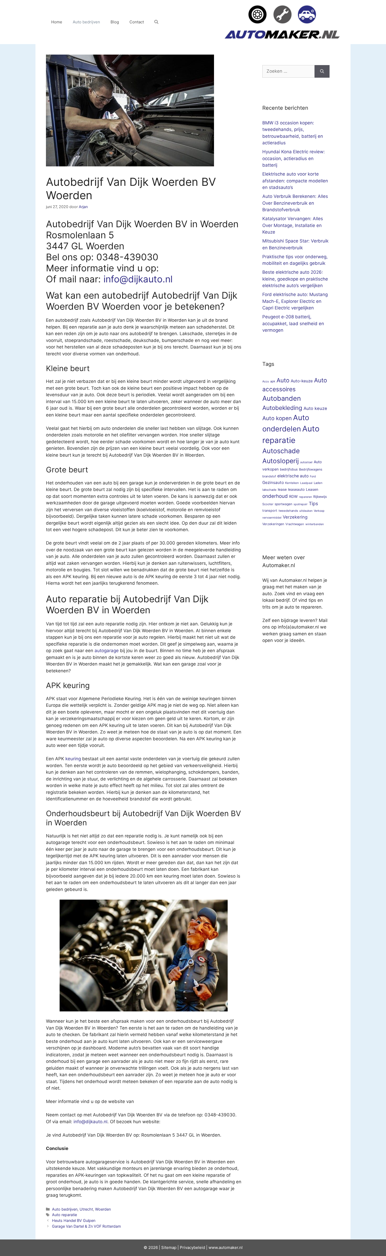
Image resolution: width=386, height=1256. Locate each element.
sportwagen (283, 504)
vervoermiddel (271, 517)
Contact (136, 21)
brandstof (269, 476)
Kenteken (292, 483)
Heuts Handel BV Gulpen (73, 1220)
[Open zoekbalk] (156, 22)
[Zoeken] (322, 71)
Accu (265, 381)
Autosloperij (280, 461)
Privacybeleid (192, 1247)
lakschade (269, 490)
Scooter (267, 504)
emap (171, 1247)
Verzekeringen (273, 524)
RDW (293, 496)
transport (269, 511)
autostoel (306, 462)
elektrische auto (293, 475)
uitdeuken (305, 511)
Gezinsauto (273, 482)
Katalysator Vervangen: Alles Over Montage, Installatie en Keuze (292, 225)
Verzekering (295, 517)
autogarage (107, 650)
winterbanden (314, 524)
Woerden (103, 1209)
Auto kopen (277, 418)
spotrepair (300, 504)
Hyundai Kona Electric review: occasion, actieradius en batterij (293, 158)
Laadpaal (306, 483)
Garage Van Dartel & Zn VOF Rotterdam (86, 1226)
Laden (318, 483)
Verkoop (319, 511)
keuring (73, 758)
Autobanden (281, 398)
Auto (283, 380)
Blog (115, 21)
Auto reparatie (64, 1214)
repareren (305, 497)
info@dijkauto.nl (138, 278)
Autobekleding (282, 407)
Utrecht (86, 1209)
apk (272, 381)
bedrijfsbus (289, 469)
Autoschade (281, 451)
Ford (313, 476)
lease (282, 489)
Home (56, 21)
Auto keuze (315, 408)
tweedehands (288, 511)
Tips (313, 503)
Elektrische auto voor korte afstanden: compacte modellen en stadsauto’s (295, 180)
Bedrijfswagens (310, 469)
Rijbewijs (320, 497)
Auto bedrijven (86, 21)
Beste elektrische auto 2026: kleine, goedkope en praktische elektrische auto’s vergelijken (295, 279)
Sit (163, 1247)
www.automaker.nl (225, 1247)
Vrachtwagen (294, 524)
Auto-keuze (302, 380)
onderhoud (275, 496)
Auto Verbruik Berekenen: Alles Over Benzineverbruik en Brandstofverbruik (295, 203)
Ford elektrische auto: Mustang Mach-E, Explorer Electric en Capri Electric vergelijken (295, 301)
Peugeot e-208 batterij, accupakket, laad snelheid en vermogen (293, 323)
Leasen (312, 489)
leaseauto (296, 489)
